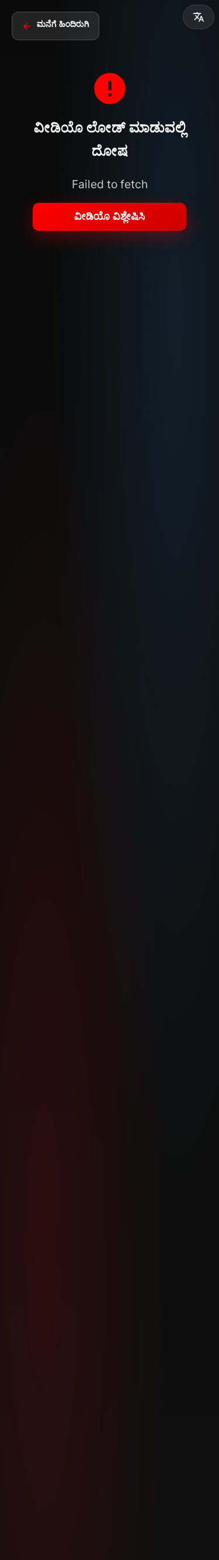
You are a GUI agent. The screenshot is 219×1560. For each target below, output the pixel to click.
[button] (198, 17)
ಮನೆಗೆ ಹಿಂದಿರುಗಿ (63, 24)
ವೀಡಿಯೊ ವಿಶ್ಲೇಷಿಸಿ (109, 216)
